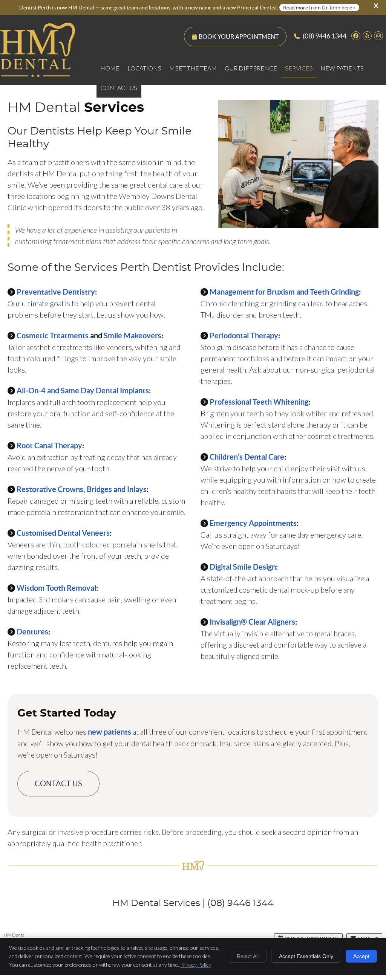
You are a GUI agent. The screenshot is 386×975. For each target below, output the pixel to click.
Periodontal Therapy (244, 335)
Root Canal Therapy (49, 445)
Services (299, 68)
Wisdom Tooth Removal (56, 588)
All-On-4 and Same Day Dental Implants (83, 390)
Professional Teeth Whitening (259, 401)
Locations (144, 68)
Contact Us (118, 87)
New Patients (342, 68)
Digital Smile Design (243, 566)
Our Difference (251, 68)
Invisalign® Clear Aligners (252, 621)
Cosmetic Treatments (53, 335)
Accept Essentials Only (306, 956)
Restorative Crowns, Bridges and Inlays (82, 489)
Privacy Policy (195, 964)
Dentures (32, 631)
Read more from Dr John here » (319, 8)
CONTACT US (58, 783)
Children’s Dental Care (247, 456)
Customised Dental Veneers (63, 533)
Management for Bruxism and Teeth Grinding (284, 291)
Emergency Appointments (253, 523)
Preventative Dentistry (56, 291)
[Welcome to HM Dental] (37, 74)
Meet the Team (193, 68)
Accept (361, 956)
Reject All (248, 956)
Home (109, 68)
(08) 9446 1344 (324, 36)
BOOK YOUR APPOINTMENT (239, 36)
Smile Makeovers (132, 335)
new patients (109, 731)
